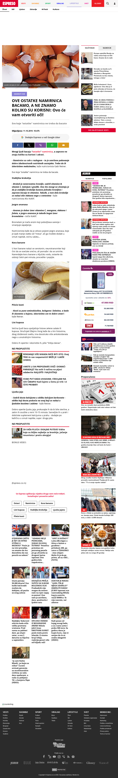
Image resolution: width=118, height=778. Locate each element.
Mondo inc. (105, 712)
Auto (85, 731)
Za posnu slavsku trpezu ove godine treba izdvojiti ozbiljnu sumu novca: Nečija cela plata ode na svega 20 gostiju (97, 550)
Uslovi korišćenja (105, 726)
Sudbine (5, 734)
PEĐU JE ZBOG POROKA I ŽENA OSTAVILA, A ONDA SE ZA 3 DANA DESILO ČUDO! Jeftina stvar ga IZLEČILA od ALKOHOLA (104, 104)
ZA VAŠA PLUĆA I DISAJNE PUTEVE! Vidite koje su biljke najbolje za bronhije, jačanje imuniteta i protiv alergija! (45, 432)
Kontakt (102, 718)
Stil (13, 9)
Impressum (103, 715)
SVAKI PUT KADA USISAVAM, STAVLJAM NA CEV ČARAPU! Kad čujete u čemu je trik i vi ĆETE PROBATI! (45, 381)
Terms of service (105, 734)
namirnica (47, 151)
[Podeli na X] (29, 145)
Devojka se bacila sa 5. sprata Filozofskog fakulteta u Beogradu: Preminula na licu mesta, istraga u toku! (103, 73)
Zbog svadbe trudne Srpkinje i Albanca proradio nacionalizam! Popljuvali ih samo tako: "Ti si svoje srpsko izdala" (97, 480)
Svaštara (54, 718)
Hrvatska (86, 720)
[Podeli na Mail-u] (63, 145)
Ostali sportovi (39, 723)
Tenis (37, 720)
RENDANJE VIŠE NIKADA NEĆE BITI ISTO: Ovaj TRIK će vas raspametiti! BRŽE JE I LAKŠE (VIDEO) (46, 357)
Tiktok (53, 720)
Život (4, 9)
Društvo (5, 718)
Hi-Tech (45, 9)
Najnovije (107, 48)
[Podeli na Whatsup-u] (52, 145)
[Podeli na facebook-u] (17, 145)
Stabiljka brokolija (38, 510)
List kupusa (19, 510)
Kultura (56, 9)
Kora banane (47, 503)
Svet (86, 712)
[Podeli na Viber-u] (40, 145)
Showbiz (23, 712)
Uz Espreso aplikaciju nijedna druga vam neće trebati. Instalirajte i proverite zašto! (40, 495)
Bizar (53, 715)
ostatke (36, 151)
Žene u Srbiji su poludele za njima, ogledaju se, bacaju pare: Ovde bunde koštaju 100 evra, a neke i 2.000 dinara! (98, 515)
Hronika (5, 720)
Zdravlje (33, 9)
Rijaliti (21, 715)
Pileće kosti (19, 516)
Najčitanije (90, 48)
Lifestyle (73, 712)
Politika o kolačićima (106, 723)
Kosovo (5, 731)
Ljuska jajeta (59, 510)
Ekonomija (6, 723)
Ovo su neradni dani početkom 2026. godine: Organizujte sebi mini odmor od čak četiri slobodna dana (98, 407)
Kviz (20, 723)
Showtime (38, 728)
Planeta (86, 715)
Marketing (103, 720)
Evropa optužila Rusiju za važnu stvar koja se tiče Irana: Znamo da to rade (104, 55)
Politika (5, 715)
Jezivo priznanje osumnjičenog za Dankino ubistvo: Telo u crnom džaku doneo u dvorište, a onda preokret (104, 120)
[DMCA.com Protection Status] (59, 769)
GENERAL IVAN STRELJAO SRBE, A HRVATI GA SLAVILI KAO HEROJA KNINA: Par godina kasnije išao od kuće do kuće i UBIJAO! (98, 443)
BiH (85, 723)
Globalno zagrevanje (90, 718)
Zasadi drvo (6, 728)
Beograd (5, 726)
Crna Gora (87, 726)
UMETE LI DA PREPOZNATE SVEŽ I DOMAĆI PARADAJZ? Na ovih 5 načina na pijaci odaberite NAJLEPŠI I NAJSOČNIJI (44, 369)
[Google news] (73, 756)
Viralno (56, 712)
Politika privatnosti (105, 728)
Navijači (37, 726)
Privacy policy (104, 731)
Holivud (21, 720)
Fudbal (37, 715)
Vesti (5, 712)
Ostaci (17, 503)
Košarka (37, 718)
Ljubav (22, 9)
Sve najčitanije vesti (98, 130)
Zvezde (21, 718)
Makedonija (87, 728)
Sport (38, 712)
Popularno (107, 179)
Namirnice (30, 503)
